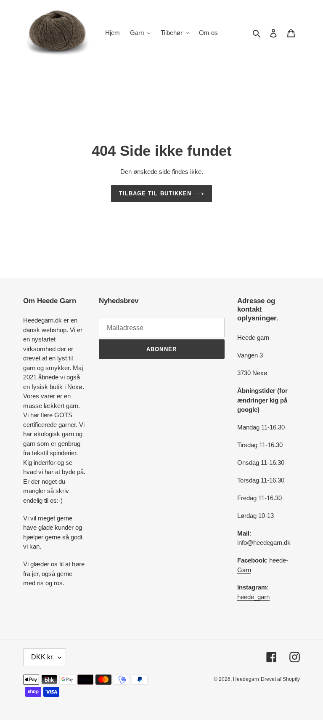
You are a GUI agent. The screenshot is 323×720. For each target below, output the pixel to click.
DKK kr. (42, 657)
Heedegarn (246, 679)
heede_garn (253, 596)
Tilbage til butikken (155, 193)
